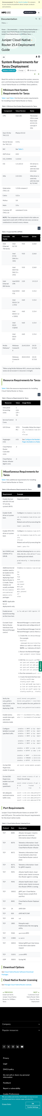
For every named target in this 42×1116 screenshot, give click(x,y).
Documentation (9, 19)
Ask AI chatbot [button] (23, 2)
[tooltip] (36, 57)
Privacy (6, 1058)
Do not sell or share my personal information (16, 1076)
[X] (8, 1047)
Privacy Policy (6, 1104)
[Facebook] (4, 1047)
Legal (5, 1064)
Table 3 (4, 388)
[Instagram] (13, 1047)
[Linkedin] (17, 1047)
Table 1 (4, 98)
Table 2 (12, 98)
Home (4, 29)
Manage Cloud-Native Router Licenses (17, 985)
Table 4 (4, 480)
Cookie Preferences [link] (11, 1094)
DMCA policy (8, 1069)
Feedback (7, 1083)
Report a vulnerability (11, 1088)
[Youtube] (22, 1047)
